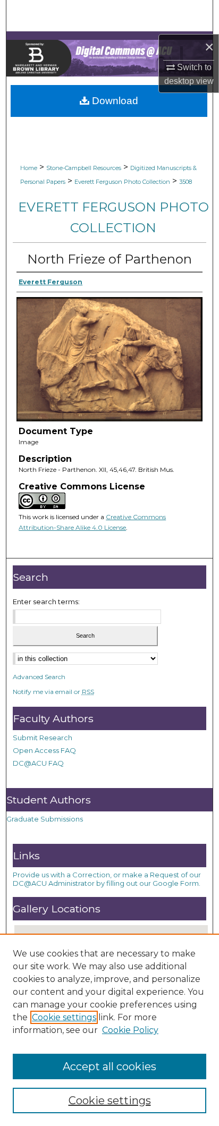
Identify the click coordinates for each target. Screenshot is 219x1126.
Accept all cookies (109, 1066)
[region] (109, 1030)
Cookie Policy (130, 1030)
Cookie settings (64, 1017)
